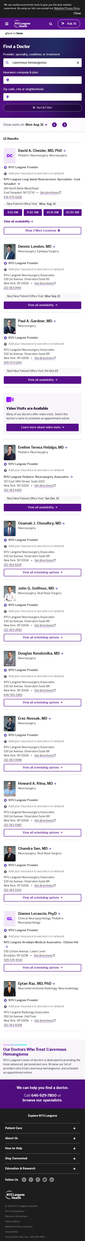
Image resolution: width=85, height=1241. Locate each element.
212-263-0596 (13, 760)
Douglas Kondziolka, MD (39, 653)
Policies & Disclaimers (16, 1216)
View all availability (17, 221)
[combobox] (42, 62)
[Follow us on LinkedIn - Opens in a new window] (51, 1179)
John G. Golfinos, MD (36, 588)
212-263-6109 (13, 565)
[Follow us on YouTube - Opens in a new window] (44, 1179)
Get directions (49, 192)
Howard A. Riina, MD (35, 783)
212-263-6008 (13, 1025)
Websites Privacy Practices (19, 1226)
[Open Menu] (6, 24)
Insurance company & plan (20, 72)
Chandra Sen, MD (33, 848)
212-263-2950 (13, 630)
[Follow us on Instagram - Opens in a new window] (38, 1179)
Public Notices (12, 1221)
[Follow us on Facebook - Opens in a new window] (24, 1179)
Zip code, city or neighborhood (23, 89)
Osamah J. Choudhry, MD (39, 523)
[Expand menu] (74, 1128)
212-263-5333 (12, 890)
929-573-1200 (13, 362)
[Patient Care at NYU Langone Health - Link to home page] (22, 23)
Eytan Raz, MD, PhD (34, 983)
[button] (77, 13)
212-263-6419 (13, 490)
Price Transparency (15, 1211)
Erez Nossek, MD (32, 718)
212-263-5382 (13, 825)
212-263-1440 (12, 288)
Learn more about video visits (40, 427)
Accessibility (11, 1232)
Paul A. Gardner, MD (35, 321)
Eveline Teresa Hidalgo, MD (41, 447)
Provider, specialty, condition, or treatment (31, 54)
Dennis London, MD (34, 246)
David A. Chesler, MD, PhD (40, 150)
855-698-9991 (37, 1237)
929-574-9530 (13, 960)
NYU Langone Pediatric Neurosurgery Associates (36, 477)
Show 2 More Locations (40, 230)
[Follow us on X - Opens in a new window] (31, 1179)
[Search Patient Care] (51, 24)
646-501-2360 (13, 695)
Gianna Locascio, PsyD (37, 913)
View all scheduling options (41, 572)
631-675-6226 (13, 197)
